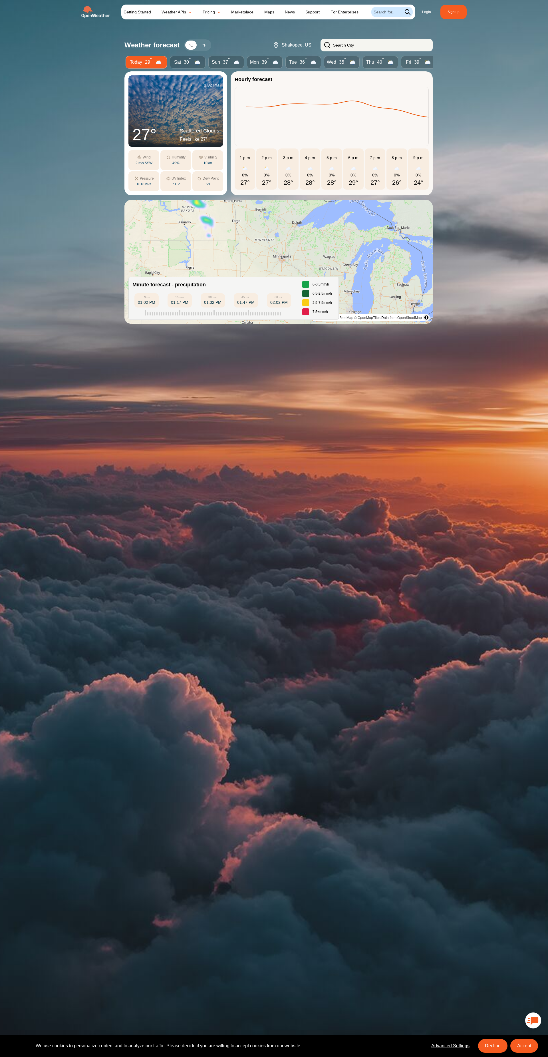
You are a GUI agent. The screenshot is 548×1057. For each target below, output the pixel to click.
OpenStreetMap (409, 317)
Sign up (454, 12)
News (290, 12)
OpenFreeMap (342, 317)
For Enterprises (344, 12)
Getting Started (137, 12)
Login (426, 12)
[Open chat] (533, 1020)
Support (312, 12)
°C (191, 45)
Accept (524, 1045)
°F (204, 45)
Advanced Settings (450, 1045)
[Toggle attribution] (426, 317)
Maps (269, 12)
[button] (278, 261)
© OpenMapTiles (367, 317)
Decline (493, 1045)
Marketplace (242, 12)
